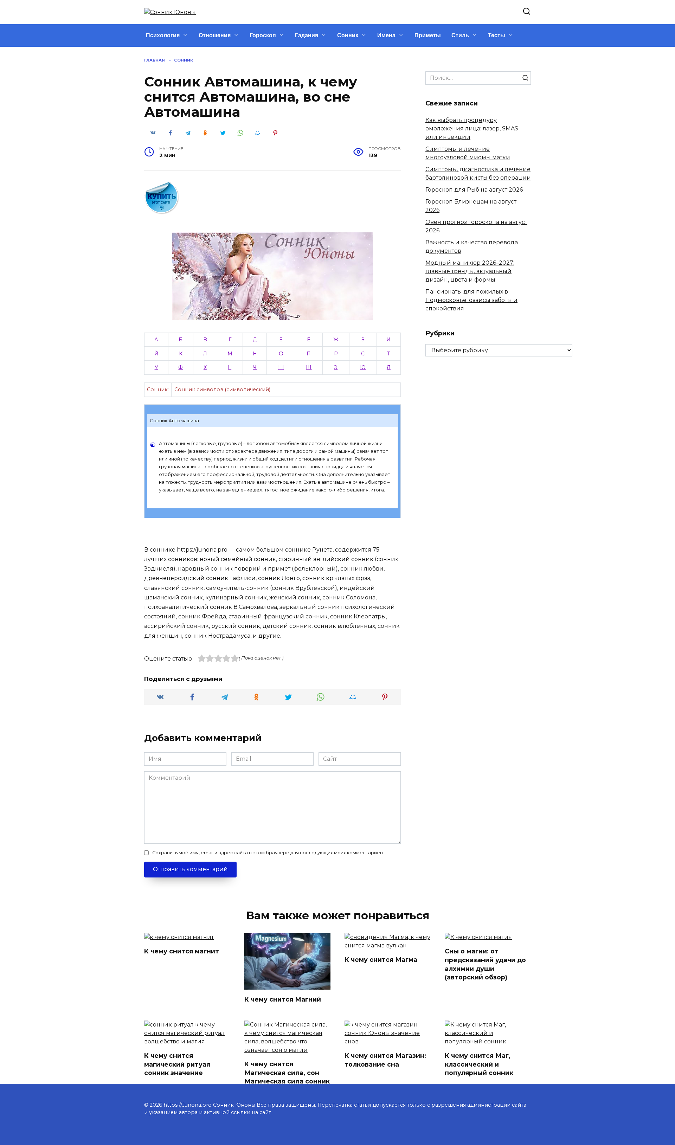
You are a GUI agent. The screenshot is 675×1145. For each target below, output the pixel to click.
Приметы (427, 35)
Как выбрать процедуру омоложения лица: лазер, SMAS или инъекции (471, 128)
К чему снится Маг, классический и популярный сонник (479, 1064)
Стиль (460, 35)
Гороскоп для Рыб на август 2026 (474, 189)
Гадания (306, 35)
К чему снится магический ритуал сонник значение (177, 1064)
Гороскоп (263, 35)
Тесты (496, 35)
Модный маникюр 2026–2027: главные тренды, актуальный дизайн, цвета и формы (469, 271)
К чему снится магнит (181, 951)
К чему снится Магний (282, 999)
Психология (163, 35)
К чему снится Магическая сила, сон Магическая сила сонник (287, 1072)
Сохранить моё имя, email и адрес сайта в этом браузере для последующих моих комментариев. (268, 852)
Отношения (215, 35)
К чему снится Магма (381, 959)
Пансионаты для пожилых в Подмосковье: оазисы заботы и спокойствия (471, 300)
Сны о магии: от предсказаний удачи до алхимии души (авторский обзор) (485, 964)
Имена (386, 35)
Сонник (347, 35)
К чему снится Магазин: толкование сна (385, 1060)
